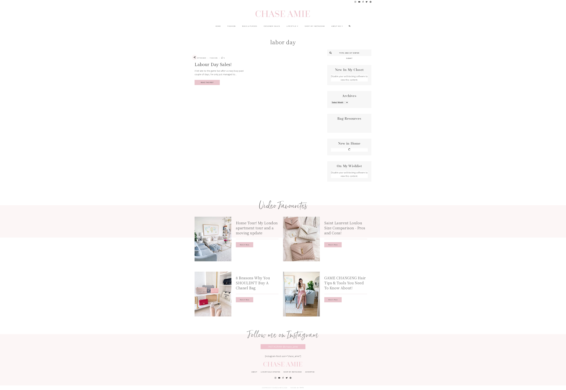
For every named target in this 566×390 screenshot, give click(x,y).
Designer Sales (272, 26)
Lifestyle (291, 26)
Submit (349, 58)
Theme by (295, 388)
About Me (336, 26)
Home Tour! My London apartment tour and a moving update (257, 227)
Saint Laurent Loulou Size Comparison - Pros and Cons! (344, 227)
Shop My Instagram (315, 26)
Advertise (310, 372)
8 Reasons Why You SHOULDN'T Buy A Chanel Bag (253, 282)
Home (218, 26)
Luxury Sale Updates (270, 372)
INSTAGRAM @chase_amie (283, 346)
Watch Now (244, 245)
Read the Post (207, 82)
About (254, 372)
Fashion (231, 26)
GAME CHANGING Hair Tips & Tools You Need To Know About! (345, 282)
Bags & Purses (249, 26)
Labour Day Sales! (213, 64)
